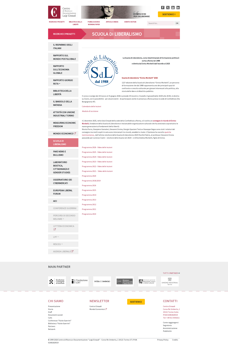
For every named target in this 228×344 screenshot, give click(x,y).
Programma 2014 (89, 195)
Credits (175, 340)
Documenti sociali (55, 315)
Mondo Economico (63, 133)
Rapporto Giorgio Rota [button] (63, 82)
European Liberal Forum (62, 192)
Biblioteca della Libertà (75, 23)
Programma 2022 (89, 166)
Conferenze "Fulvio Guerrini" (59, 320)
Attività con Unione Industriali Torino (64, 114)
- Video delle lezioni (104, 152)
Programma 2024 (89, 157)
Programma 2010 (89, 214)
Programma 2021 (89, 171)
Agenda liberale (62, 251)
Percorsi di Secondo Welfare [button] (64, 217)
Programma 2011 (89, 209)
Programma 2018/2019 (91, 180)
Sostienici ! (168, 14)
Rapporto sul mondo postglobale (64, 57)
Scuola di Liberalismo (59, 142)
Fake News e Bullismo (59, 153)
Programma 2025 (89, 152)
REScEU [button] (57, 244)
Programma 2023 (89, 161)
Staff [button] (50, 312)
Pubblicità (167, 331)
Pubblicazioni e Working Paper (94, 23)
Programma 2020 (89, 176)
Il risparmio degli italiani (62, 46)
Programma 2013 (89, 199)
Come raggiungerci (170, 322)
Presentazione (54, 306)
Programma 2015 (89, 190)
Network (51, 329)
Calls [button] (50, 318)
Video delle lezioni (104, 161)
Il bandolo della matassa (62, 103)
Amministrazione (170, 328)
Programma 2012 (89, 204)
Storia (50, 309)
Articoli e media (112, 22)
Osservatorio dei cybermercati (62, 181)
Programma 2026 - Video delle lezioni (97, 147)
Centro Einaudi (96, 306)
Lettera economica (63, 226)
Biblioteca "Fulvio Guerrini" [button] (59, 323)
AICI (55, 201)
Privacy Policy (162, 340)
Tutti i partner (170, 273)
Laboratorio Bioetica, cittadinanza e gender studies (61, 167)
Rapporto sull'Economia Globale (61, 69)
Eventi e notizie (130, 22)
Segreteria (167, 325)
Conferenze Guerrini (64, 208)
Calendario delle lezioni (91, 106)
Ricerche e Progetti (56, 22)
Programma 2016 (89, 185)
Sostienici (136, 301)
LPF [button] (55, 236)
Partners (51, 326)
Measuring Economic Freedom (64, 124)
